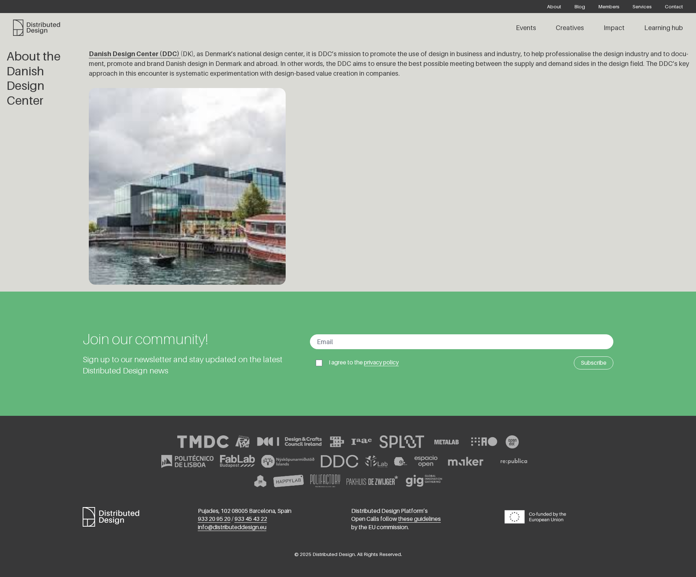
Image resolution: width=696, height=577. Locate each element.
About (554, 6)
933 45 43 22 (251, 518)
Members (609, 6)
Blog (579, 6)
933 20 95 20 (214, 518)
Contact (674, 6)
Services (642, 6)
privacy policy (381, 362)
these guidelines (419, 518)
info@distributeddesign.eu (232, 527)
